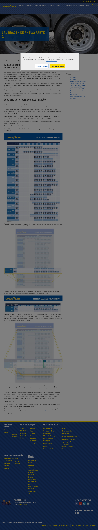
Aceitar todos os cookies (57, 66)
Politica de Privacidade (51, 61)
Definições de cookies (42, 66)
